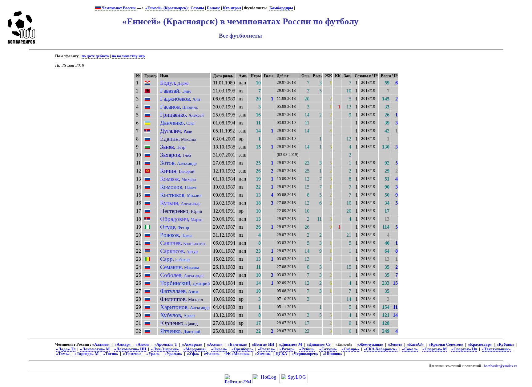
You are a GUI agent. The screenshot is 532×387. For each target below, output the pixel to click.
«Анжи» (142, 344)
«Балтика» (237, 344)
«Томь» (63, 354)
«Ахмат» (215, 344)
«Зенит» (395, 344)
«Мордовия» (195, 349)
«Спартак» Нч (464, 349)
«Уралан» (173, 354)
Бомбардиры (281, 8)
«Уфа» (193, 354)
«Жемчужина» (370, 344)
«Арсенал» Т (165, 344)
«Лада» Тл (65, 349)
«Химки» (263, 354)
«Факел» (212, 354)
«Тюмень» (132, 354)
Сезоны (197, 8)
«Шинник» (332, 354)
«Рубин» (307, 349)
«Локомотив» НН (130, 349)
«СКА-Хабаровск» (380, 349)
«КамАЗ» (415, 344)
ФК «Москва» (237, 354)
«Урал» (153, 354)
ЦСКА (281, 354)
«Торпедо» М (87, 354)
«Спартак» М (434, 349)
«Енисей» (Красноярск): (167, 8)
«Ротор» (287, 349)
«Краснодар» (480, 344)
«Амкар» (123, 344)
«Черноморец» (305, 354)
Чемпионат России (118, 8)
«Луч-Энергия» (165, 349)
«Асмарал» (192, 344)
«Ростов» (266, 349)
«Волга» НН (263, 344)
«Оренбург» (242, 349)
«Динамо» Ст (319, 344)
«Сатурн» (328, 349)
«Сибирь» (350, 349)
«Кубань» (505, 344)
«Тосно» (110, 354)
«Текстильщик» (496, 349)
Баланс (213, 8)
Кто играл (232, 8)
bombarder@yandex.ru (500, 366)
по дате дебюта (95, 56)
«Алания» (101, 344)
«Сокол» (410, 349)
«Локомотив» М (95, 349)
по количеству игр (128, 56)
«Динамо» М (290, 344)
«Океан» (219, 349)
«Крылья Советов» (446, 344)
